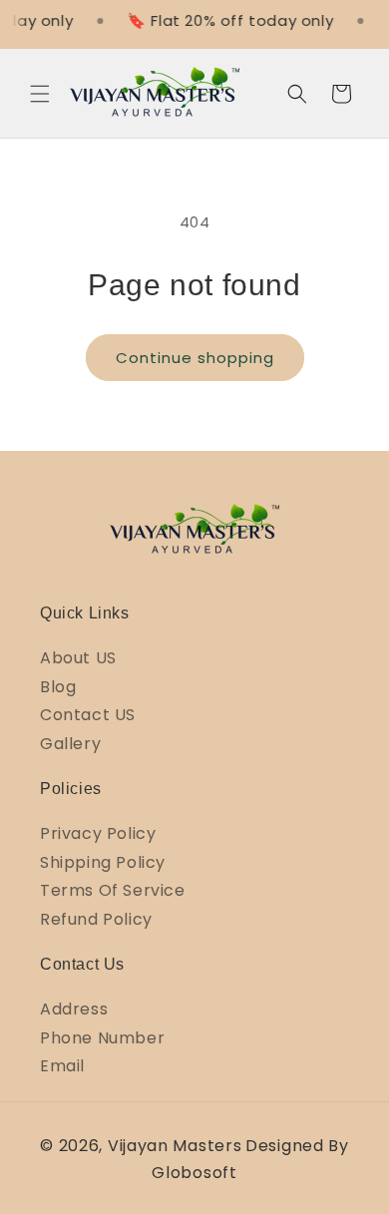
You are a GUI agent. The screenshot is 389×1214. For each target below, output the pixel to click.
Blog (58, 686)
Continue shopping (195, 357)
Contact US (88, 714)
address (74, 1009)
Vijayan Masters (175, 1145)
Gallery (70, 743)
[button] (40, 94)
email (62, 1065)
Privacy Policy (98, 833)
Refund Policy (96, 919)
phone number (102, 1037)
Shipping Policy (103, 862)
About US (78, 657)
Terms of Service (113, 890)
